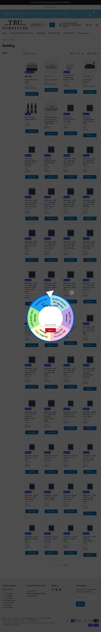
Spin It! (50, 330)
